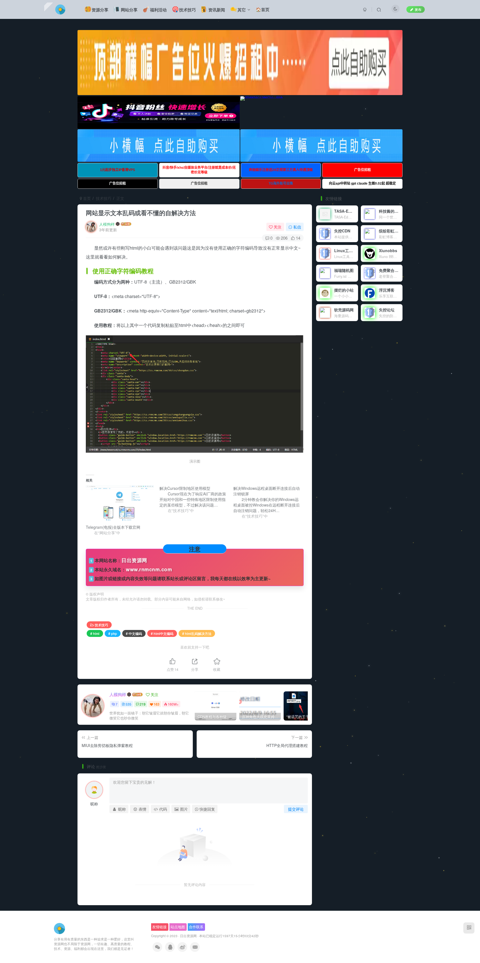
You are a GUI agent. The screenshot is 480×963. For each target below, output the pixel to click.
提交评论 (296, 809)
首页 (86, 198)
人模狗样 (107, 224)
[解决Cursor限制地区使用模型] (196, 499)
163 (156, 704)
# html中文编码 (162, 633)
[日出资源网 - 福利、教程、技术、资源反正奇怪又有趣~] (59, 928)
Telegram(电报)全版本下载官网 (113, 527)
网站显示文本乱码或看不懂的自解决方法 (141, 212)
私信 (297, 227)
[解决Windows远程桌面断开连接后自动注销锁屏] (270, 502)
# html (94, 633)
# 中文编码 (134, 633)
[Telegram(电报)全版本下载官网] (120, 504)
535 (128, 704)
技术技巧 (103, 198)
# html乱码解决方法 (196, 633)
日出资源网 (188, 936)
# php (112, 633)
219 (143, 704)
